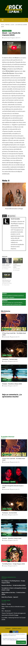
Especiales (13, 481)
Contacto (7, 628)
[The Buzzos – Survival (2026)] (14, 348)
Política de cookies (13, 639)
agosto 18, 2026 (13, 361)
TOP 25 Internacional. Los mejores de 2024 (6, 280)
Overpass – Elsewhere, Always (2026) (12, 384)
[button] (2, 20)
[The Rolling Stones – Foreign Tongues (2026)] (14, 553)
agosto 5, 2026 (12, 566)
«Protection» (6, 124)
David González (7, 37)
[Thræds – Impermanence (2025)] (18, 260)
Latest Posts (12, 216)
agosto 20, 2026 (14, 489)
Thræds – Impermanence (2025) (16, 265)
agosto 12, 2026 (13, 386)
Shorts (9, 30)
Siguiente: (12, 303)
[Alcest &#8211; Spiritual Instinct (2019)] (7, 260)
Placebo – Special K (13, 597)
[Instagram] (14, 632)
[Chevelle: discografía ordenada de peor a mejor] (14, 475)
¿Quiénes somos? (16, 628)
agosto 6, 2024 (15, 37)
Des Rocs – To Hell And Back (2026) (16, 585)
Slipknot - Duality (6, 604)
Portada (4, 30)
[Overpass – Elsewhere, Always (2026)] (14, 373)
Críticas (4, 355)
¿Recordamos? (6, 481)
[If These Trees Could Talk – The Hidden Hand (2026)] (14, 322)
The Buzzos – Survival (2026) (9, 359)
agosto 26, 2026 (14, 337)
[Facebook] (17, 632)
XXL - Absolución (6, 611)
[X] (11, 632)
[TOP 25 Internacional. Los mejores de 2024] (7, 275)
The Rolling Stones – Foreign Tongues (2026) (13, 564)
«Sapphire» (14, 124)
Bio (5, 216)
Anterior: (13, 295)
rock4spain (5, 361)
